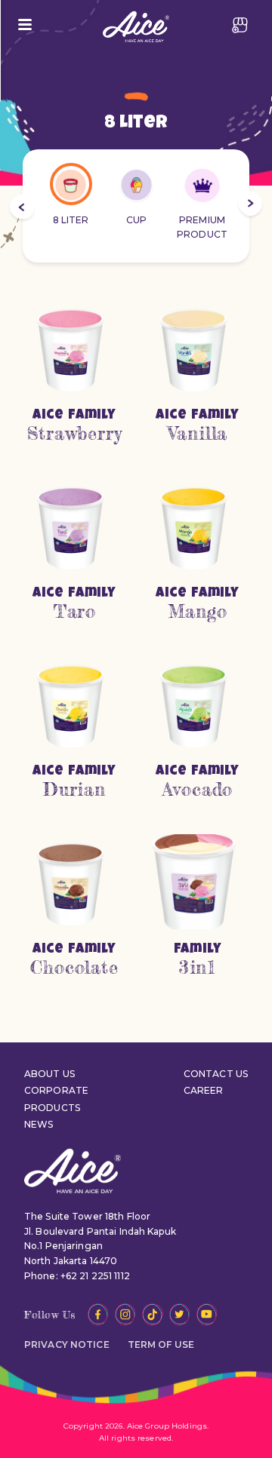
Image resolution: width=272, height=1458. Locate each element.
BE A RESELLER (240, 25)
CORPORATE (56, 1090)
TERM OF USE (161, 1344)
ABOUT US (49, 1073)
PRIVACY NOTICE (67, 1344)
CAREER (204, 1090)
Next (250, 206)
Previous (22, 209)
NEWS (38, 1124)
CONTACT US (216, 1073)
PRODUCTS (52, 1107)
